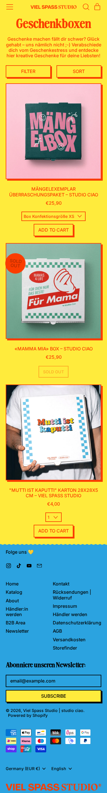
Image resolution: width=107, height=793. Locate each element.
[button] (86, 7)
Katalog (14, 592)
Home (12, 584)
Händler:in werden (17, 611)
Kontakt (61, 584)
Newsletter (17, 631)
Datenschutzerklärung (77, 623)
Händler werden (70, 614)
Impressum (65, 606)
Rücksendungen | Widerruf (72, 594)
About (12, 600)
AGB (57, 631)
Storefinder (65, 648)
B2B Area (15, 623)
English (58, 768)
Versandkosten (69, 639)
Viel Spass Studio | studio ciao (53, 710)
